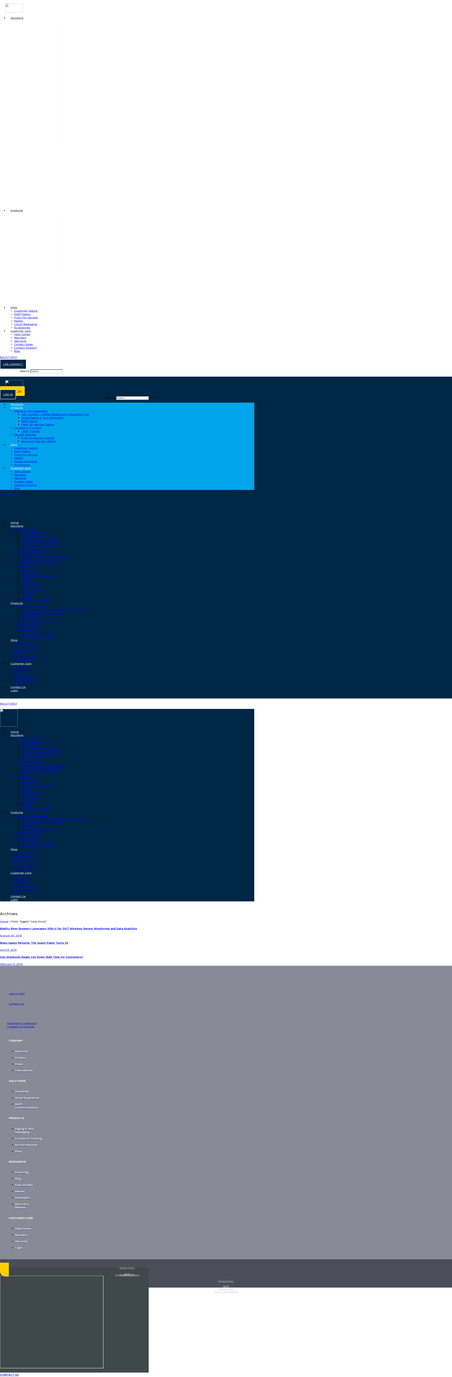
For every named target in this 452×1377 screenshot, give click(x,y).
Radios (18, 321)
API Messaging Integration (38, 546)
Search (24, 371)
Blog (17, 351)
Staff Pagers (22, 314)
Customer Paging (26, 310)
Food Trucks (29, 586)
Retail (25, 579)
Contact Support (25, 347)
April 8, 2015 (8, 950)
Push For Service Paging (37, 438)
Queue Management (35, 532)
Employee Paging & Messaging (41, 559)
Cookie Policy (226, 1289)
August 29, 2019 (11, 935)
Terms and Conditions (226, 1292)
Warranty (20, 341)
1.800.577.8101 (17, 993)
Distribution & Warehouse (38, 576)
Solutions (17, 18)
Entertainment (31, 583)
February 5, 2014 (11, 964)
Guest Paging (30, 536)
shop (14, 307)
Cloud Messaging (25, 324)
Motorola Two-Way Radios (38, 441)
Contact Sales (23, 344)
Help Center (22, 334)
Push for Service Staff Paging (41, 542)
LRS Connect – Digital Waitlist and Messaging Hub (55, 414)
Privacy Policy (127, 1268)
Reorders (20, 337)
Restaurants (29, 569)
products (17, 210)
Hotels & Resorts (32, 589)
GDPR (127, 1274)
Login (14, 690)
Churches (27, 593)
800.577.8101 (8, 357)
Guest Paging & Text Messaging (42, 417)
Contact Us (18, 687)
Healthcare (28, 573)
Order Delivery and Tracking (40, 539)
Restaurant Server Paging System (44, 556)
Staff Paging (29, 421)
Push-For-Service (26, 317)
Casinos (26, 596)
